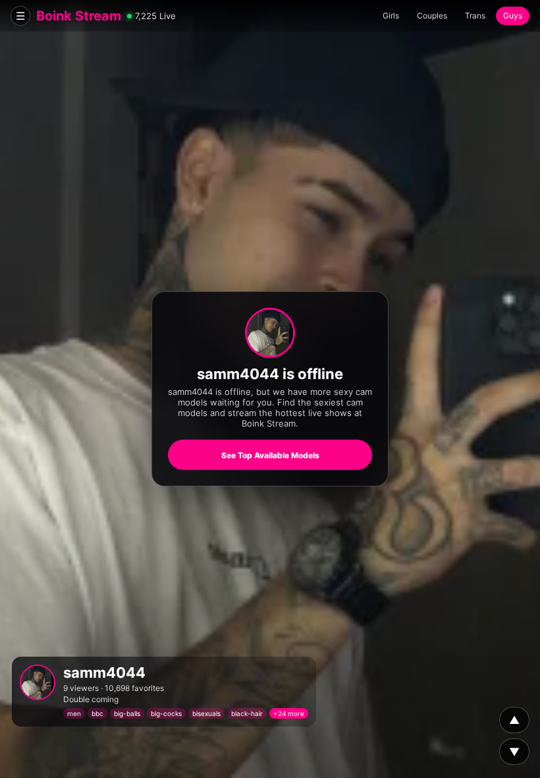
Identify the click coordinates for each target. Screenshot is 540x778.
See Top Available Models (270, 455)
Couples (432, 15)
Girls (391, 15)
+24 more (288, 713)
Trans (475, 15)
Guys (512, 15)
